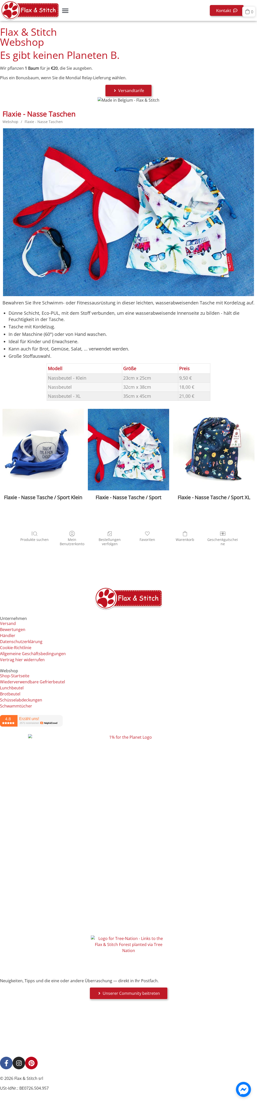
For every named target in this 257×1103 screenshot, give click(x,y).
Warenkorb (185, 539)
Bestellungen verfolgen (110, 541)
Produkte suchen (34, 539)
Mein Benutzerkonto (72, 541)
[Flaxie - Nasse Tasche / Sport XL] (213, 449)
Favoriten (147, 539)
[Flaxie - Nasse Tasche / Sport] (128, 449)
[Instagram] (19, 1063)
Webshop (10, 121)
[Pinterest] (31, 1063)
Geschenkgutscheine (222, 541)
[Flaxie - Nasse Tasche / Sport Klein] (43, 449)
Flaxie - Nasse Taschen (44, 121)
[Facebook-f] (6, 1063)
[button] (65, 10)
